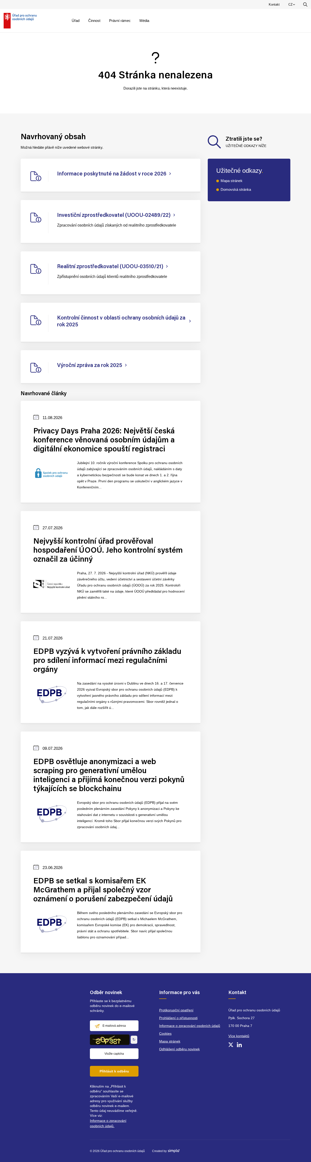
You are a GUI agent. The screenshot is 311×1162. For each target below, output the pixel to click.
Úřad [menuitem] (75, 20)
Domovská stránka (236, 189)
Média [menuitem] (144, 20)
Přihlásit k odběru (114, 1071)
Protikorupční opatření (176, 1010)
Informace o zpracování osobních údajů (189, 1026)
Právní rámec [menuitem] (120, 20)
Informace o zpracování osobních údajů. (108, 1123)
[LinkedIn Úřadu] (239, 1044)
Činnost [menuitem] (94, 20)
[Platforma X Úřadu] (230, 1045)
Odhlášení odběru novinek (179, 1049)
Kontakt (274, 4)
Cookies (165, 1033)
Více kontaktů (238, 1036)
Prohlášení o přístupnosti (178, 1018)
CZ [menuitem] (292, 5)
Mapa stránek (231, 181)
